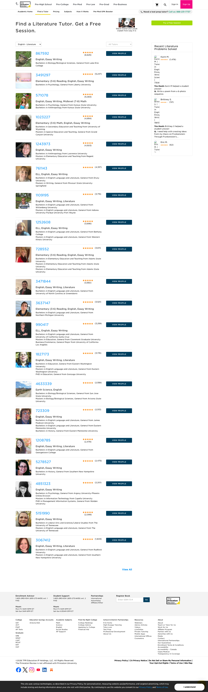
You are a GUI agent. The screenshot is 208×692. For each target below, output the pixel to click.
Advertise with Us (165, 634)
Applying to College (86, 627)
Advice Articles (141, 625)
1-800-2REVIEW (32, 598)
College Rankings (85, 623)
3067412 (43, 540)
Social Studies (62, 629)
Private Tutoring (141, 632)
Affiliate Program (165, 629)
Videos (137, 627)
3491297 (43, 75)
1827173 (42, 354)
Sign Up (186, 4)
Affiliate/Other (97, 603)
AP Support (61, 632)
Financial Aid (83, 629)
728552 (42, 249)
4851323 (43, 484)
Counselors (139, 638)
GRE (17, 636)
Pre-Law (90, 4)
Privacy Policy (145, 687)
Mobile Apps (140, 634)
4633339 (44, 384)
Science (59, 625)
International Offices (143, 636)
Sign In (174, 4)
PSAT (18, 627)
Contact (161, 638)
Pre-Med (77, 4)
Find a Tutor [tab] (42, 11)
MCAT (18, 642)
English (59, 627)
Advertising (96, 601)
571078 (42, 95)
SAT (17, 623)
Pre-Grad (104, 4)
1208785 (43, 440)
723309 (42, 411)
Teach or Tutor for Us (167, 625)
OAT (17, 647)
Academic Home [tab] (25, 11)
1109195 (42, 195)
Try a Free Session (172, 23)
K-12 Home (107, 623)
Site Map (188, 663)
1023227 (43, 117)
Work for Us (163, 627)
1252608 (43, 222)
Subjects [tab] (68, 11)
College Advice (84, 625)
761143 (41, 168)
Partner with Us (164, 632)
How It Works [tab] (83, 11)
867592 (42, 53)
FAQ (17, 601)
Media (160, 636)
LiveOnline (139, 629)
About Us (107, 634)
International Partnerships (168, 640)
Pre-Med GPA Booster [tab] (103, 11)
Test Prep (107, 629)
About (160, 623)
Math (58, 623)
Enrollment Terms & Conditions (171, 645)
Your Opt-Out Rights (159, 663)
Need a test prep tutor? (166, 12)
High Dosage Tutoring (112, 625)
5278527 (43, 462)
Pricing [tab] (56, 11)
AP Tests (19, 629)
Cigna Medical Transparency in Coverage (169, 653)
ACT (17, 625)
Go (146, 600)
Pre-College (62, 4)
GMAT (18, 638)
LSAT (18, 640)
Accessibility (163, 647)
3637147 (43, 303)
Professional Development (114, 632)
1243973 (43, 144)
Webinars (138, 623)
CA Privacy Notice (138, 660)
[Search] (165, 4)
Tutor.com (107, 627)
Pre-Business (120, 4)
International (96, 598)
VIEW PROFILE (119, 53)
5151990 (43, 513)
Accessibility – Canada (167, 649)
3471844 (43, 281)
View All (127, 569)
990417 (42, 325)
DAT (17, 645)
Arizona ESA (35, 623)
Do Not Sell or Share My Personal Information (170, 660)
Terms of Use (162, 687)
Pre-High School (43, 4)
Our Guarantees (164, 643)
